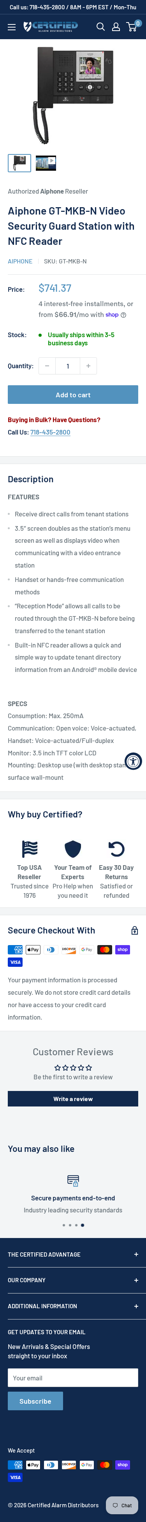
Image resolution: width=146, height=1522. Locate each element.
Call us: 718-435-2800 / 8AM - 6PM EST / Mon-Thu (73, 6)
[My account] (116, 27)
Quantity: (21, 365)
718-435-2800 (50, 432)
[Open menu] (12, 27)
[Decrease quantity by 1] (47, 366)
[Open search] (101, 27)
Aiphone (20, 261)
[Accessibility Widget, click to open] (133, 761)
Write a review (73, 1098)
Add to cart (73, 394)
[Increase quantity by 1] (88, 366)
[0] (132, 26)
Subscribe (35, 1401)
